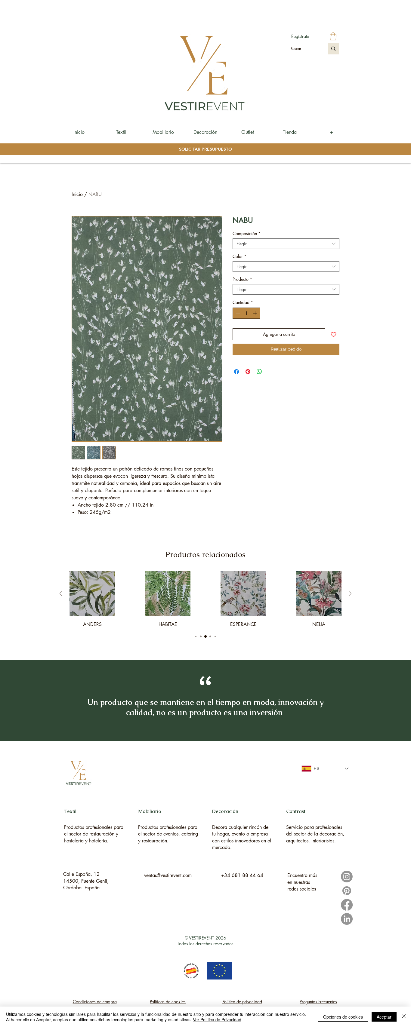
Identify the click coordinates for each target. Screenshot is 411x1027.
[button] (333, 36)
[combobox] (286, 243)
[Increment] (255, 313)
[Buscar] (333, 48)
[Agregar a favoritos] (333, 334)
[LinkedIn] (347, 919)
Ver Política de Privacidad (217, 1019)
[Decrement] (237, 313)
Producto (242, 279)
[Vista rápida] (92, 593)
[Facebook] (347, 905)
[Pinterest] (347, 891)
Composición (247, 233)
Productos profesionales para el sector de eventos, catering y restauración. (168, 834)
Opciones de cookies (343, 1017)
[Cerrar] (403, 1016)
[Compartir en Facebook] (236, 371)
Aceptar (384, 1017)
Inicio (77, 194)
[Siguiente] (350, 593)
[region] (94, 820)
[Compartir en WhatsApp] (259, 371)
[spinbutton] (246, 313)
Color (239, 256)
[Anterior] (60, 593)
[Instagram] (347, 876)
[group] (205, 599)
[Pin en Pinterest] (248, 371)
